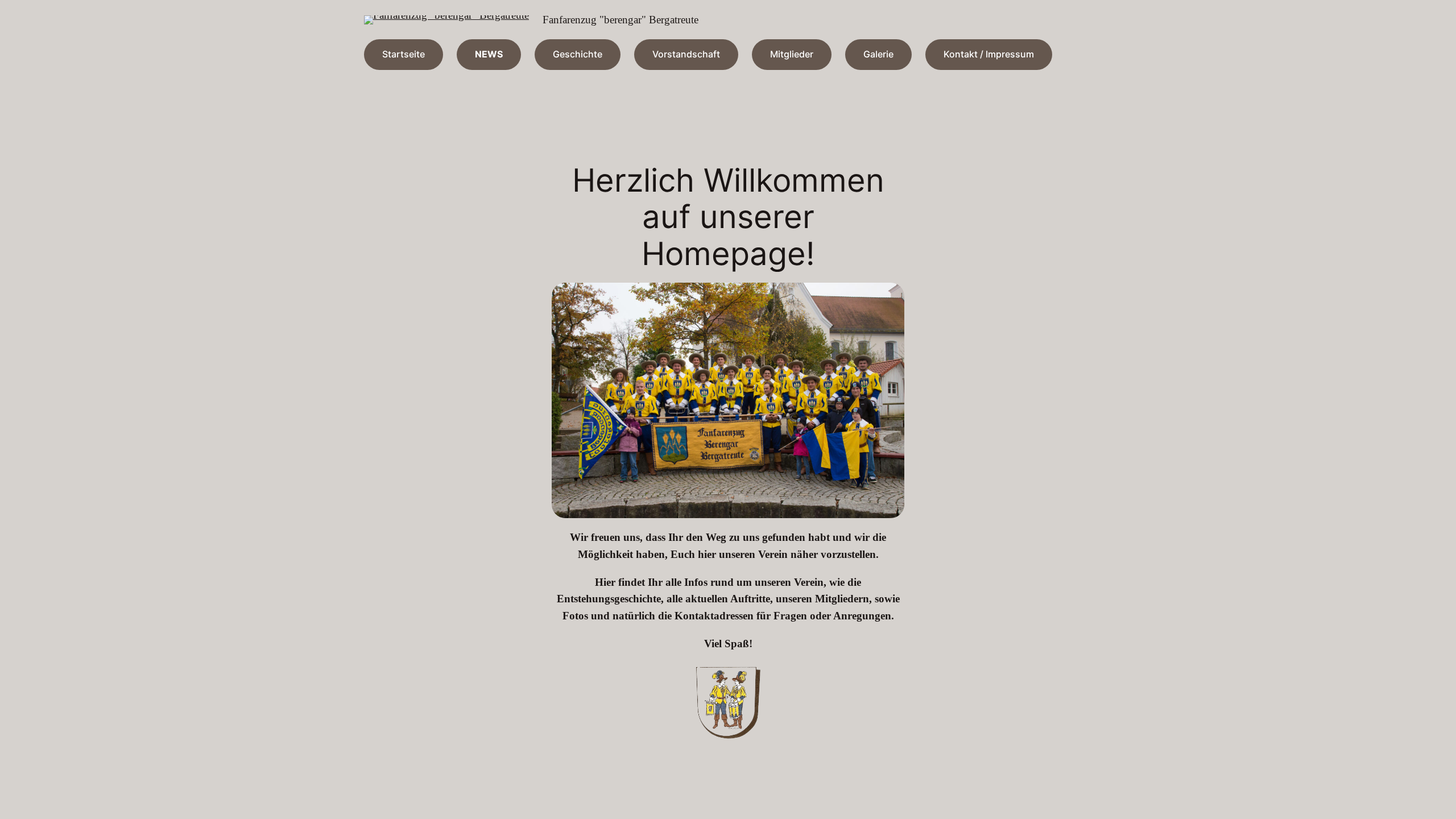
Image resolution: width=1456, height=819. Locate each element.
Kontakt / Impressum (989, 54)
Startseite (403, 54)
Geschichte (577, 54)
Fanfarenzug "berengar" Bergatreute (620, 20)
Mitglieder (791, 54)
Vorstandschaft (686, 54)
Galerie (878, 54)
